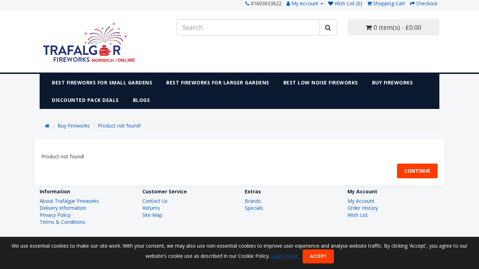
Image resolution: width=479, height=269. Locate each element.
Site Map (152, 215)
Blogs (141, 100)
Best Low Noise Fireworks (320, 82)
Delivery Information (63, 208)
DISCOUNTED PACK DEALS (85, 100)
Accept (318, 256)
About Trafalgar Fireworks (69, 201)
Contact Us (155, 201)
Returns (151, 208)
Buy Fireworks (392, 82)
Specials (254, 208)
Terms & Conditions (62, 222)
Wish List (358, 215)
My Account (361, 201)
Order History (363, 208)
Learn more (285, 256)
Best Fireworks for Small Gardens (102, 82)
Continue (417, 170)
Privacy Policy (55, 215)
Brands (253, 201)
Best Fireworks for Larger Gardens (217, 82)
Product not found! (119, 125)
